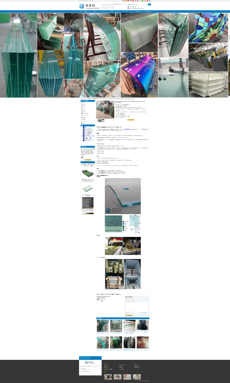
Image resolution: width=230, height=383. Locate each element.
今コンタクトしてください (88, 160)
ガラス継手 (83, 119)
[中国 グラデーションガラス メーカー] (127, 379)
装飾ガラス (83, 110)
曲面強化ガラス (96, 98)
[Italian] (135, 0)
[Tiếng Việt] (133, 0)
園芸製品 (82, 123)
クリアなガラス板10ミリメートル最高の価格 (87, 182)
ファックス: (83, 368)
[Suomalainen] (149, 0)
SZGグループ (118, 11)
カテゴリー (85, 98)
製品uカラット (87, 11)
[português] (147, 0)
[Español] (125, 0)
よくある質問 (147, 11)
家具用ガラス (83, 117)
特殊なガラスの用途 (85, 113)
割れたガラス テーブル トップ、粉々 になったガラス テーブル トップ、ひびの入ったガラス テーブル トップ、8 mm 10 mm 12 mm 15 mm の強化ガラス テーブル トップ (87, 212)
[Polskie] (145, 0)
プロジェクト (104, 11)
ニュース (132, 11)
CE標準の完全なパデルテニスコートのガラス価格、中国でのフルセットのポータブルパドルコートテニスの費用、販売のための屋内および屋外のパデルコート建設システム (87, 167)
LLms (144, 380)
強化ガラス (83, 102)
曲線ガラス (114, 294)
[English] (123, 0)
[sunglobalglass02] (97, 301)
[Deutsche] (128, 0)
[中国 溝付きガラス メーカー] (118, 379)
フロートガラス (84, 115)
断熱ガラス (83, 106)
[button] (112, 96)
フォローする (85, 358)
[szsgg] (102, 301)
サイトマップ (139, 380)
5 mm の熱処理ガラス (127, 129)
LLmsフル (148, 380)
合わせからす (83, 104)
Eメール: (82, 366)
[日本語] (140, 0)
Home (81, 11)
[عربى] (142, 0)
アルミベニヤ (83, 121)
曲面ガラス (90, 98)
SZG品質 (111, 11)
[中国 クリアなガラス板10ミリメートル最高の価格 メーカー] (87, 180)
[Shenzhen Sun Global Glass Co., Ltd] (89, 8)
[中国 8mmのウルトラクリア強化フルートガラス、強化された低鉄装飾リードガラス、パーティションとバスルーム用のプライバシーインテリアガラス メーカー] (87, 194)
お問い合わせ (139, 11)
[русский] (137, 0)
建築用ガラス (137, 367)
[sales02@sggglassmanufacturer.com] (100, 301)
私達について (96, 11)
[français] (130, 0)
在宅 (81, 98)
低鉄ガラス (118, 294)
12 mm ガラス (108, 294)
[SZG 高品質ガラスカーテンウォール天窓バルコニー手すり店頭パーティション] (115, 55)
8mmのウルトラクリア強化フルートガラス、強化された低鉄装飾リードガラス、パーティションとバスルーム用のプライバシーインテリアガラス (87, 197)
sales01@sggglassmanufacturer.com (136, 8)
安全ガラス (103, 294)
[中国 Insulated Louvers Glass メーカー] (108, 379)
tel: (81, 371)
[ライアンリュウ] (82, 157)
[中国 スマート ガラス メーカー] (137, 379)
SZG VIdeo (125, 11)
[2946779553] (99, 301)
